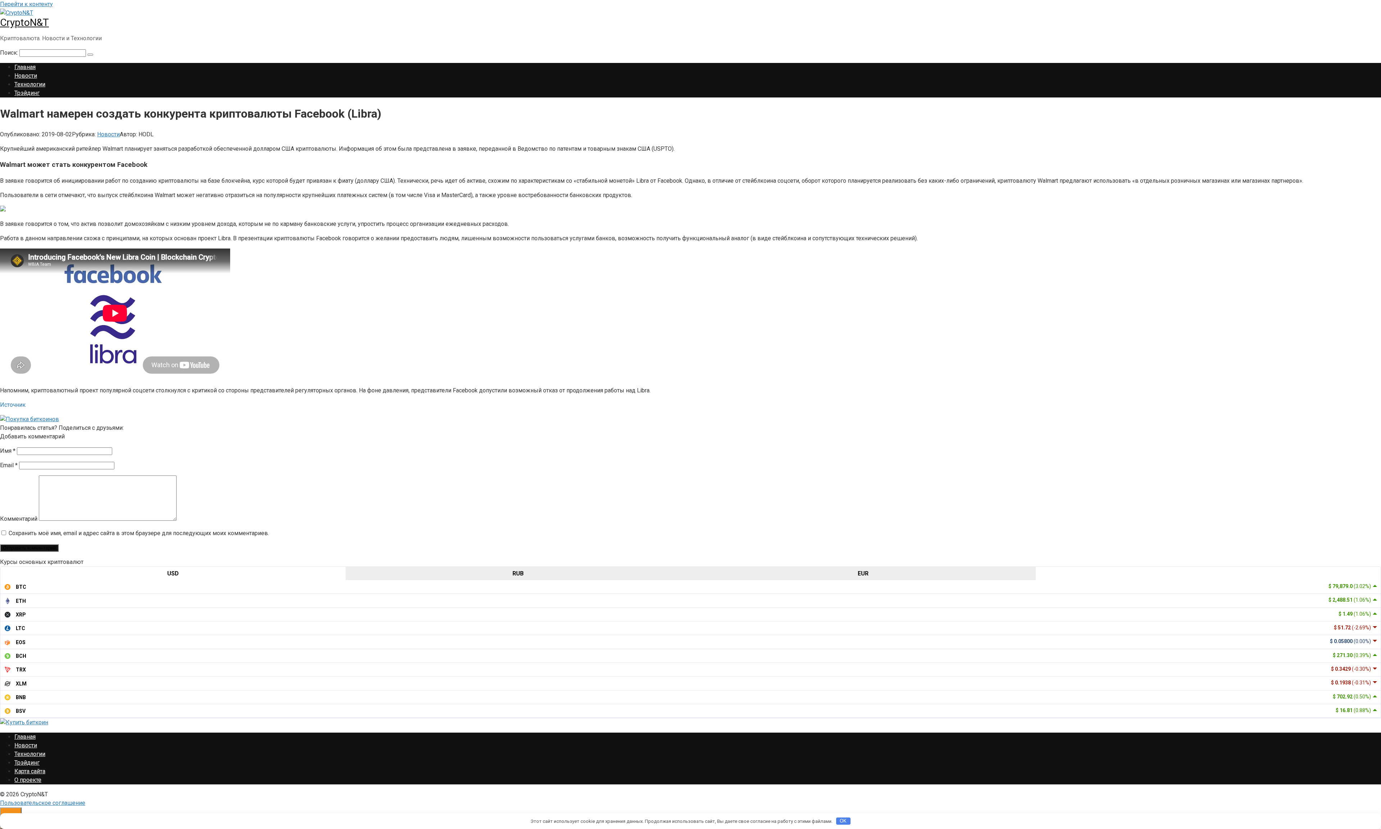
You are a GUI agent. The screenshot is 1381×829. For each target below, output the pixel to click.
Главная (25, 67)
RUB (518, 573)
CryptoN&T (24, 22)
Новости (25, 75)
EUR (863, 573)
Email (9, 465)
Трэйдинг (27, 93)
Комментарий (18, 518)
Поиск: (9, 52)
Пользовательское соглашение (42, 803)
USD (173, 573)
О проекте (27, 779)
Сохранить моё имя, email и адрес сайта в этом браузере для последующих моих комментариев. (139, 533)
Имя (7, 450)
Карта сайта (29, 771)
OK (843, 821)
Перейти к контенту (26, 4)
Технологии (29, 84)
